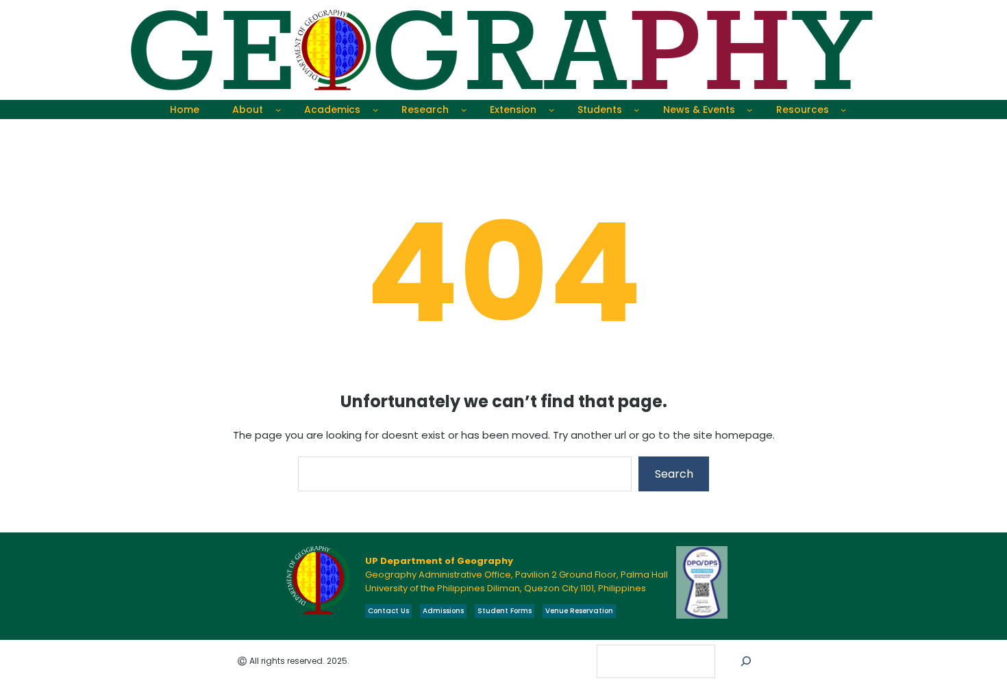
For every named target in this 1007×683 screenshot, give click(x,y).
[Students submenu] (636, 109)
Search (674, 474)
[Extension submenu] (551, 109)
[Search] (746, 661)
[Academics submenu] (375, 109)
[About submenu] (278, 109)
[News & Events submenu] (749, 109)
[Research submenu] (464, 109)
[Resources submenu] (843, 109)
